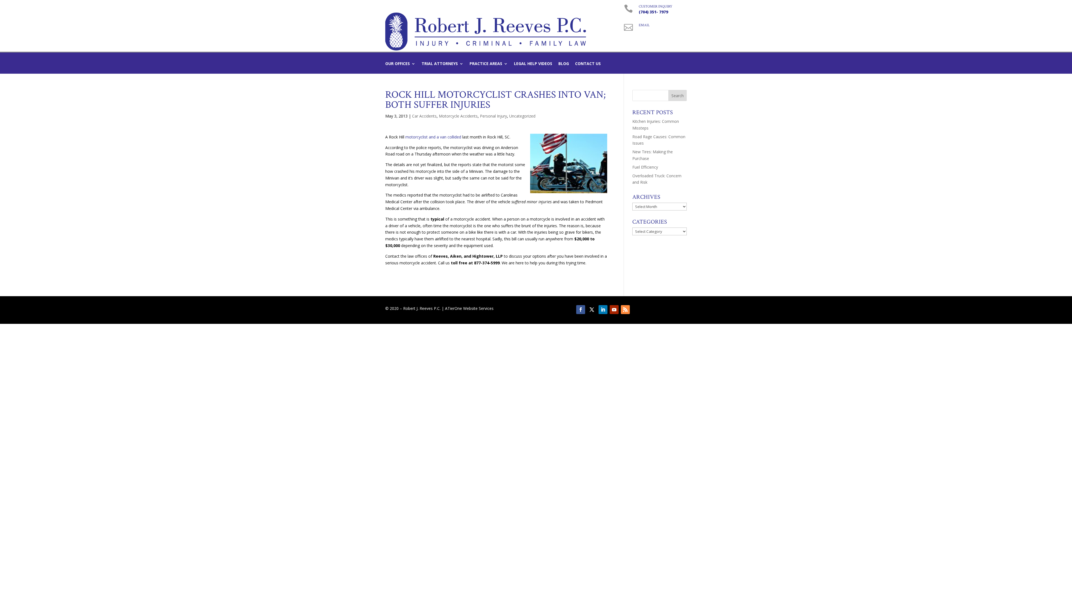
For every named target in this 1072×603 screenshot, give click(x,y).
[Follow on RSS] (625, 309)
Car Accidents (424, 116)
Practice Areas (486, 64)
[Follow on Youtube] (614, 309)
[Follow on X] (591, 309)
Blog (563, 64)
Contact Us (588, 64)
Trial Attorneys (440, 64)
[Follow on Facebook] (580, 309)
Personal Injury (493, 116)
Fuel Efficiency (645, 167)
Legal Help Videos (533, 64)
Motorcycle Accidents (458, 116)
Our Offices (397, 64)
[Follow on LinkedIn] (603, 309)
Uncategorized (522, 116)
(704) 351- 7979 (653, 12)
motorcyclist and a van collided (433, 137)
